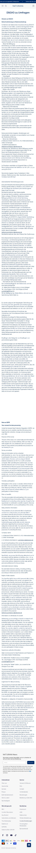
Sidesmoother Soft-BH (8, 829)
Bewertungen (23, 795)
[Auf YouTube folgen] (11, 835)
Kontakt (22, 789)
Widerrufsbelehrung (25, 818)
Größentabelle (24, 792)
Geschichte (5, 786)
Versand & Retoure (25, 783)
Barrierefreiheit (24, 828)
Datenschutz (23, 815)
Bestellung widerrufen (26, 797)
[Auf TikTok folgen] (15, 835)
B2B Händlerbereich (7, 795)
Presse (3, 792)
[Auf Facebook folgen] (3, 835)
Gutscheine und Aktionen (9, 818)
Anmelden (30, 762)
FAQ (21, 786)
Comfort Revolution (7, 812)
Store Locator (5, 797)
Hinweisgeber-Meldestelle (24, 824)
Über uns (4, 783)
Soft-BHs (4, 827)
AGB (21, 812)
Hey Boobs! (5, 815)
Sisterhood (5, 824)
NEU (3, 809)
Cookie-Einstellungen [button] (26, 821)
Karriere (4, 789)
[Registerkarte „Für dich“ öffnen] (29, 845)
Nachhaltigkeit (6, 800)
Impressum (23, 809)
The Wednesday (6, 821)
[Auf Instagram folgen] (7, 835)
